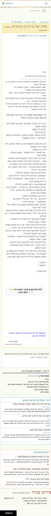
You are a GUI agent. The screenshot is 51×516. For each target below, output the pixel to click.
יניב (48, 419)
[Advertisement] (23, 54)
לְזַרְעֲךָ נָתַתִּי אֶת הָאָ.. (39, 430)
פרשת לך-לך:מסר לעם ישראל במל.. (31, 404)
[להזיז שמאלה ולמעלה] (2, 512)
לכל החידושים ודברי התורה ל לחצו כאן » (25, 290)
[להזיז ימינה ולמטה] (3, 514)
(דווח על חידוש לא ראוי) (13, 344)
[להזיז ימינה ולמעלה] (3, 512)
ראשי (45, 498)
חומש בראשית (30, 22)
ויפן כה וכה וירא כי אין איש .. (35, 416)
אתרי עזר (37, 498)
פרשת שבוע (44, 22)
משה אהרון (32, 36)
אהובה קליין (46, 407)
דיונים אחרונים (41, 452)
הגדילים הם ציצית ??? (37, 479)
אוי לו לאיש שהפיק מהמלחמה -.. (32, 456)
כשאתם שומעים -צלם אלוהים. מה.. (30, 469)
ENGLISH (9, 3)
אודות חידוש (28, 498)
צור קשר (30, 503)
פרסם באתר (42, 501)
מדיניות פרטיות (41, 503)
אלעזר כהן (46, 433)
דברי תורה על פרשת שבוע (36, 400)
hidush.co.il (9, 498)
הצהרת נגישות (30, 501)
